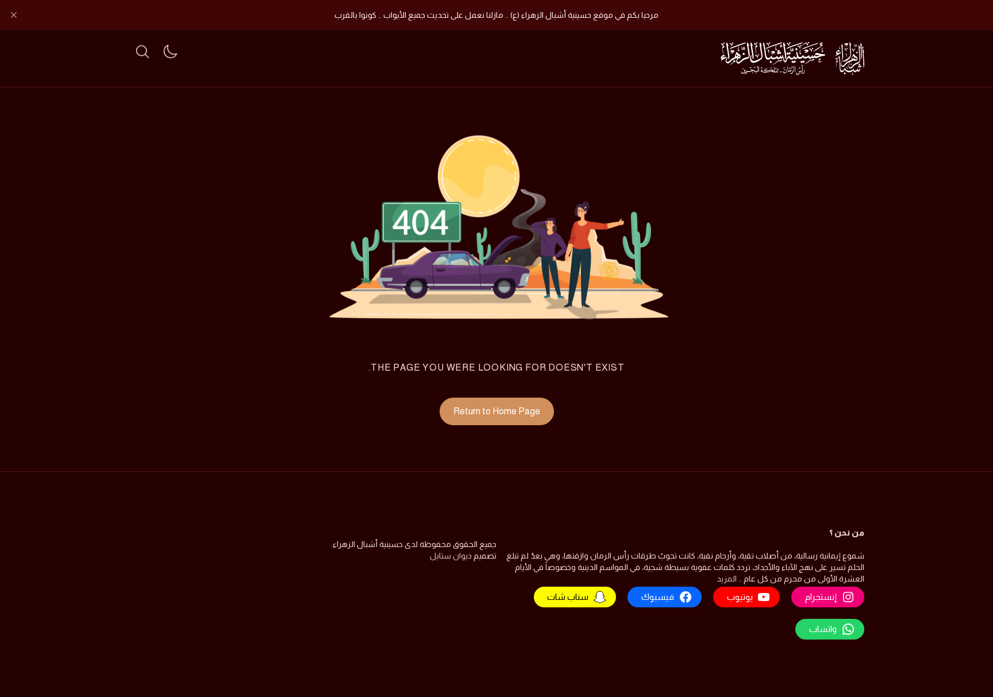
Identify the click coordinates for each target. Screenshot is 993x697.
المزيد (727, 578)
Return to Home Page (496, 411)
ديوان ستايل (451, 555)
